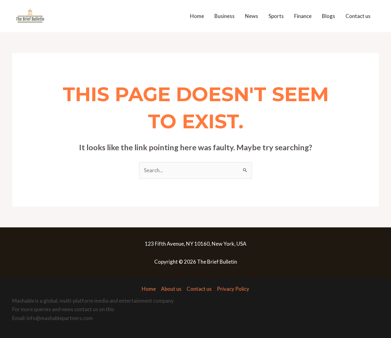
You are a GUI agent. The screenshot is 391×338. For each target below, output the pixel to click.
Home (197, 16)
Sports (276, 16)
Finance (303, 16)
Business (224, 16)
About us (171, 289)
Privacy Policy (233, 289)
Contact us (358, 16)
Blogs (328, 16)
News (251, 16)
